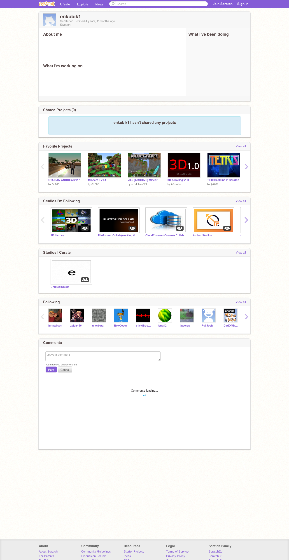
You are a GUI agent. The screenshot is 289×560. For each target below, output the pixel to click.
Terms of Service (177, 551)
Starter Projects (134, 551)
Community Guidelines (96, 551)
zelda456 (76, 325)
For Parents (46, 556)
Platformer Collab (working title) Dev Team (118, 235)
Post (51, 369)
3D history (57, 235)
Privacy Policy (175, 556)
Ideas (99, 4)
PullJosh (207, 325)
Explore (82, 4)
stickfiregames (143, 325)
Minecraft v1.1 (97, 180)
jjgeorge (185, 325)
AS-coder (176, 184)
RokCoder (120, 325)
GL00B (55, 184)
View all (241, 146)
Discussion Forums (94, 556)
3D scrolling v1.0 (178, 180)
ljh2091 (214, 184)
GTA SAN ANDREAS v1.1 (64, 180)
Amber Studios (202, 235)
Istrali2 (162, 325)
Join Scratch (223, 3)
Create (65, 4)
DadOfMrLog (231, 325)
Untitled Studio (60, 287)
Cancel (65, 369)
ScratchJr (215, 556)
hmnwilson (55, 325)
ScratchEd (215, 551)
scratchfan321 (139, 184)
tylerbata (98, 325)
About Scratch (48, 551)
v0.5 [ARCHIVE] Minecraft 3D (144, 180)
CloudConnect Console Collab (164, 235)
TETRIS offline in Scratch (223, 180)
